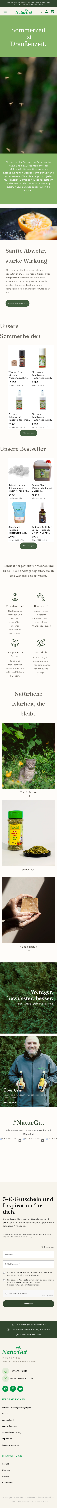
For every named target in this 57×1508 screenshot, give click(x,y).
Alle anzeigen (28, 433)
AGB (13, 1502)
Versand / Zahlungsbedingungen (16, 1407)
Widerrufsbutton (9, 1426)
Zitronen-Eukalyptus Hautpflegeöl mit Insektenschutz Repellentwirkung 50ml (42, 375)
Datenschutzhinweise (30, 1272)
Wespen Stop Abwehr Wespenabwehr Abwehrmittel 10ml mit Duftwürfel (19, 375)
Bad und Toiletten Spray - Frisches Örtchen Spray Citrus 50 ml (42, 530)
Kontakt (5, 1463)
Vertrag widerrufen (10, 1445)
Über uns (6, 1470)
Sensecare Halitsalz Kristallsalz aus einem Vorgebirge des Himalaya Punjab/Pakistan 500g (18, 530)
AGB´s (4, 1413)
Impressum (7, 1438)
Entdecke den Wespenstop (17, 303)
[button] (5, 11)
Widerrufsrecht (8, 1420)
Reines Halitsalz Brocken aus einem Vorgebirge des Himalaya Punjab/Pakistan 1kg (18, 488)
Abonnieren (28, 1304)
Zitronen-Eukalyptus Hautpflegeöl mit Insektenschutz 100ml (41, 417)
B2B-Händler (7, 1482)
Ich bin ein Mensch (18, 1294)
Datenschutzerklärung (11, 1432)
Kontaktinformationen (40, 1502)
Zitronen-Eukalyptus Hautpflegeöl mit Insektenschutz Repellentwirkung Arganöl (18, 417)
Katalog (5, 1476)
